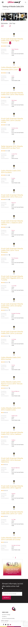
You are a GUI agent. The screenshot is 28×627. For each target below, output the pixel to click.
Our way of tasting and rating (8, 618)
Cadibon (13, 440)
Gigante (13, 493)
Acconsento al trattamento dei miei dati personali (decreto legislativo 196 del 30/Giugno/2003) (12, 590)
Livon (12, 76)
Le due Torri (14, 154)
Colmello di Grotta (15, 545)
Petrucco (13, 202)
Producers (4, 616)
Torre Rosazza (14, 258)
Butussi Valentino (15, 467)
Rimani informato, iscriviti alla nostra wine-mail (12, 585)
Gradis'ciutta (14, 415)
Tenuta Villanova (15, 391)
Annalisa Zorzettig (15, 313)
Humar (13, 365)
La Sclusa (13, 339)
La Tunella (13, 285)
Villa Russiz (14, 100)
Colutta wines (14, 128)
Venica (13, 230)
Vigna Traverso (14, 49)
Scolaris (13, 178)
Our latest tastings (6, 614)
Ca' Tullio (13, 519)
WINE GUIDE (5, 612)
